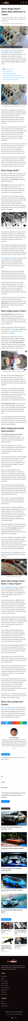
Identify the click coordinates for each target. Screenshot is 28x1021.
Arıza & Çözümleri (5, 987)
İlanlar (2, 978)
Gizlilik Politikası (17, 1014)
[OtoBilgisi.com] (7, 2)
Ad (2, 776)
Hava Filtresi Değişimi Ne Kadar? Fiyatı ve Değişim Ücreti (21, 932)
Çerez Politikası (10, 1014)
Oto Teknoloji (4, 994)
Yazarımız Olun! (4, 1006)
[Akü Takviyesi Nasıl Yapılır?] (7, 925)
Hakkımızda (3, 1003)
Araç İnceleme (4, 983)
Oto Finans (3, 992)
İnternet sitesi (4, 787)
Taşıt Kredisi (4, 976)
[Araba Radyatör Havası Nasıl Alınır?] (21, 940)
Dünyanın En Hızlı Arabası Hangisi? (12, 890)
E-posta (3, 782)
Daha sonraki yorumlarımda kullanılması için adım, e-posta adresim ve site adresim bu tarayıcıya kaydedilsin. (13, 795)
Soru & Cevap (4, 980)
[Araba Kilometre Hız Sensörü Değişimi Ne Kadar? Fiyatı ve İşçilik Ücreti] (7, 940)
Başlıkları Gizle (10, 69)
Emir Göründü (14, 738)
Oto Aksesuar (4, 989)
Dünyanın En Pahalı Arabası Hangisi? (12, 848)
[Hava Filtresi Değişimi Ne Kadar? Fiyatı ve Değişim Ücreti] (21, 925)
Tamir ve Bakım (4, 985)
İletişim (2, 1001)
